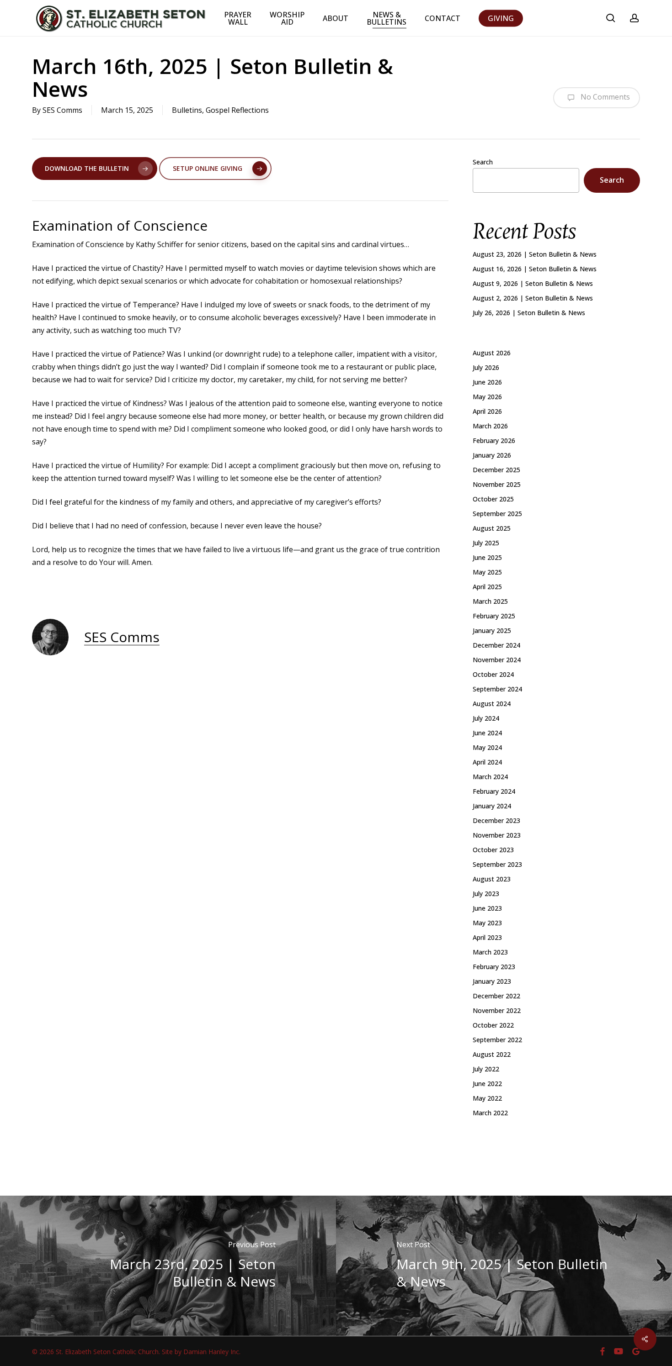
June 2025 (487, 557)
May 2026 (487, 396)
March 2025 (490, 601)
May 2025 (487, 572)
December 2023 (496, 820)
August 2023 (492, 879)
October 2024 (493, 674)
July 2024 (486, 718)
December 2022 (496, 996)
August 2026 (492, 352)
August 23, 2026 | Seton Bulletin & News (535, 254)
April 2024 (487, 762)
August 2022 (492, 1054)
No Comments (604, 97)
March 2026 (490, 426)
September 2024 (497, 689)
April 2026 (487, 411)
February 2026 (494, 440)
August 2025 (492, 528)
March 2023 (490, 952)
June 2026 (487, 382)
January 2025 (492, 630)
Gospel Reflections (237, 110)
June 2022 (487, 1083)
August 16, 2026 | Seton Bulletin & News (535, 268)
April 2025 (487, 586)
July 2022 (486, 1069)
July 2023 (486, 893)
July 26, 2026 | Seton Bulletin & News (529, 312)
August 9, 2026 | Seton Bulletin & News (533, 283)
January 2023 (492, 981)
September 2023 (497, 864)
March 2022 (490, 1112)
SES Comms (62, 110)
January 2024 (492, 806)
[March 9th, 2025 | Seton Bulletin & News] (504, 1266)
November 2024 (497, 659)
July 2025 (486, 542)
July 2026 (486, 367)
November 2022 (497, 1010)
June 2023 (487, 908)
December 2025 (496, 469)
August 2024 (492, 703)
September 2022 (497, 1039)
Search (483, 162)
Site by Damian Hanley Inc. (201, 1351)
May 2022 (487, 1098)
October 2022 (493, 1025)
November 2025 (497, 484)
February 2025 (494, 616)
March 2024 (490, 776)
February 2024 (494, 791)
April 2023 (487, 937)
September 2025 (497, 513)
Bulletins (187, 110)
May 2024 (487, 747)
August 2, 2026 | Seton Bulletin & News (533, 298)
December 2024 (496, 645)
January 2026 (492, 455)
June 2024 (487, 732)
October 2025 (493, 499)
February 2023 (494, 966)
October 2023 (493, 849)
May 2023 (487, 922)
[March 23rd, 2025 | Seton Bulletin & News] (168, 1266)
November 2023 (497, 835)
